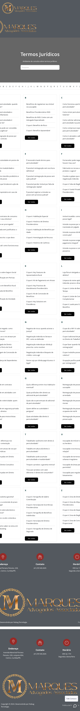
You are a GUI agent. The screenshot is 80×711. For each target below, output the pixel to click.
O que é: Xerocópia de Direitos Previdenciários (37, 522)
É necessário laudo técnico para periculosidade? (38, 161)
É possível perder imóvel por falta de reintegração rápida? (40, 185)
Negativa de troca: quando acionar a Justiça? (40, 329)
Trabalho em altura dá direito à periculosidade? (37, 450)
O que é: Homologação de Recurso (39, 237)
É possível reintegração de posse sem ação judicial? (40, 177)
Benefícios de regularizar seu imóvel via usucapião (40, 105)
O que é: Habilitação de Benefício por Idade (40, 230)
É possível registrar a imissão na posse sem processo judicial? (38, 193)
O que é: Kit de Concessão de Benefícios (37, 294)
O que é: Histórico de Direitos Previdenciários (37, 222)
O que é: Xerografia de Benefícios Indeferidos (39, 514)
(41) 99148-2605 (40, 568)
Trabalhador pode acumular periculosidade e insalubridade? (38, 457)
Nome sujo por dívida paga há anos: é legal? (40, 361)
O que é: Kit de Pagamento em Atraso (40, 280)
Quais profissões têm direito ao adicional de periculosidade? (38, 393)
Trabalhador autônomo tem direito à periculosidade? (40, 442)
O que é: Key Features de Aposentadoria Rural (35, 273)
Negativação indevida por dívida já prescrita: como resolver (39, 345)
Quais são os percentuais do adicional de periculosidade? (40, 401)
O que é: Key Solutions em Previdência (36, 302)
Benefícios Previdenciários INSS (38, 112)
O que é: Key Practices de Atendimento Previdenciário (37, 286)
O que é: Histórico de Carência (37, 243)
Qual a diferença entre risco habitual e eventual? (40, 385)
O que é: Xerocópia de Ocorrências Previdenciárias (39, 506)
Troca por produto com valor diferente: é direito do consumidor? (39, 471)
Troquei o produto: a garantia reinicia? (40, 464)
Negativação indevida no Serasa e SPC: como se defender (39, 337)
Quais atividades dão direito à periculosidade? (37, 417)
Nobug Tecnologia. (20, 622)
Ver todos (31, 138)
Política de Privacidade (70, 705)
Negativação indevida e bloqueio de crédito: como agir (39, 353)
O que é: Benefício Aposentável (38, 130)
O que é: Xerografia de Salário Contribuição (37, 498)
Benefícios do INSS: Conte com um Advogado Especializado (39, 118)
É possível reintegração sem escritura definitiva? (40, 169)
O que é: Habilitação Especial (37, 216)
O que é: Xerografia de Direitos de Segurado (39, 530)
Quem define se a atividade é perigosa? (37, 409)
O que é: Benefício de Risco (36, 125)
